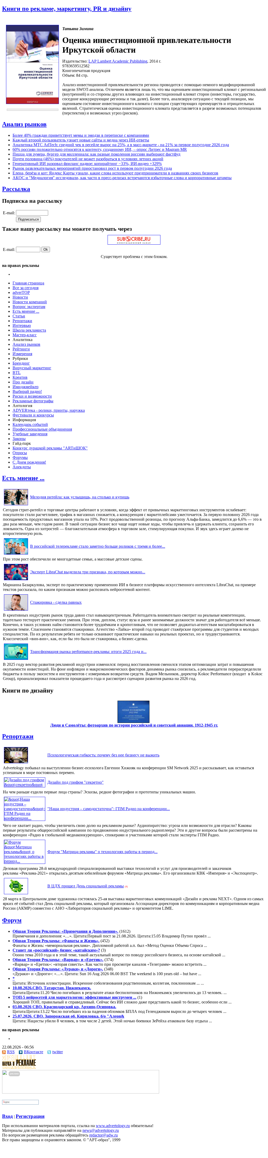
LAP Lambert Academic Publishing (117, 61)
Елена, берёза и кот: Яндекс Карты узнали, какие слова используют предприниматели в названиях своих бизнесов (115, 173)
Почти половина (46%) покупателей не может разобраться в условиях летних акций (88, 159)
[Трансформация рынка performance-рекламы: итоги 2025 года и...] (16, 659)
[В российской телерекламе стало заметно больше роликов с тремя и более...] (16, 554)
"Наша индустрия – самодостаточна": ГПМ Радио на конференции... (108, 808)
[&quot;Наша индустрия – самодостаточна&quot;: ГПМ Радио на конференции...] (24, 818)
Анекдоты (22, 467)
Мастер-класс (25, 335)
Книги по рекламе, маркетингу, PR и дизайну (66, 8)
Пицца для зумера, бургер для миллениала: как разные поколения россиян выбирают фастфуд (96, 154)
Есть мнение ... (26, 311)
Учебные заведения (30, 434)
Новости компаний (30, 302)
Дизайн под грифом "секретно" (75, 782)
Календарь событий (30, 424)
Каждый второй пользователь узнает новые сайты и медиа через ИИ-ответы (81, 140)
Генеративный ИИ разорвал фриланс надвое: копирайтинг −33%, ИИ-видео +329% (87, 163)
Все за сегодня (25, 288)
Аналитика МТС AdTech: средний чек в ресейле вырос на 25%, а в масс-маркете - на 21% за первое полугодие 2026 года (121, 144)
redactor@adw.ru (103, 1135)
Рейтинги (21, 349)
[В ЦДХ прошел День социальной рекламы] (16, 894)
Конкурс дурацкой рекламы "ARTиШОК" (50, 448)
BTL (17, 372)
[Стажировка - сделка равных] (16, 610)
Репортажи (22, 321)
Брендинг (21, 363)
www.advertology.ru (113, 1125)
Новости (20, 297)
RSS (11, 1052)
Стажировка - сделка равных (56, 602)
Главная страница (28, 283)
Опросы (20, 453)
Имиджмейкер (25, 387)
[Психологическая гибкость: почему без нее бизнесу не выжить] (16, 763)
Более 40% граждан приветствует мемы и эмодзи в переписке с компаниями (81, 135)
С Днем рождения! (29, 462)
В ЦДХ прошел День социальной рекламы (85, 886)
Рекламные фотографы (33, 401)
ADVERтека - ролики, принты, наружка (49, 410)
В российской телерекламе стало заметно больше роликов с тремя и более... (97, 546)
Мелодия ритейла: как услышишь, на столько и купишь (79, 497)
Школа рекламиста (29, 330)
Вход (7, 1116)
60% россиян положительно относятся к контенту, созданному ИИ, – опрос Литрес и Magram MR (100, 149)
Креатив (20, 377)
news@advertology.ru (100, 1130)
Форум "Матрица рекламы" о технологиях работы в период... (102, 851)
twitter (57, 1052)
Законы (19, 438)
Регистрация (30, 1116)
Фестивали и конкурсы (33, 415)
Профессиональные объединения (42, 429)
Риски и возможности (32, 396)
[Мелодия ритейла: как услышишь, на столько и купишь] (16, 505)
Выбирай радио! (27, 391)
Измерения (22, 354)
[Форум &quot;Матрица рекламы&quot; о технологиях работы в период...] (24, 861)
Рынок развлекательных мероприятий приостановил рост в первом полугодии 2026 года (92, 168)
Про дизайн (23, 382)
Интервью (22, 325)
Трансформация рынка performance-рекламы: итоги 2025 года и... (88, 651)
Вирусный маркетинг (32, 368)
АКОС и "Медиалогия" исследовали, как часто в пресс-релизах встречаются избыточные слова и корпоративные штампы (122, 177)
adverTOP (21, 292)
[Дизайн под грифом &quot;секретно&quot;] (24, 784)
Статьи (19, 316)
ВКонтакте (33, 1052)
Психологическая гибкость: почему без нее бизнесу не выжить (103, 755)
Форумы (20, 457)
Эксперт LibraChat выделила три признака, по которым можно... (87, 572)
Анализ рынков (24, 124)
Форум (11, 920)
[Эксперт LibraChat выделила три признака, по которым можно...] (16, 580)
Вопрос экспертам (29, 306)
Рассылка (16, 188)
